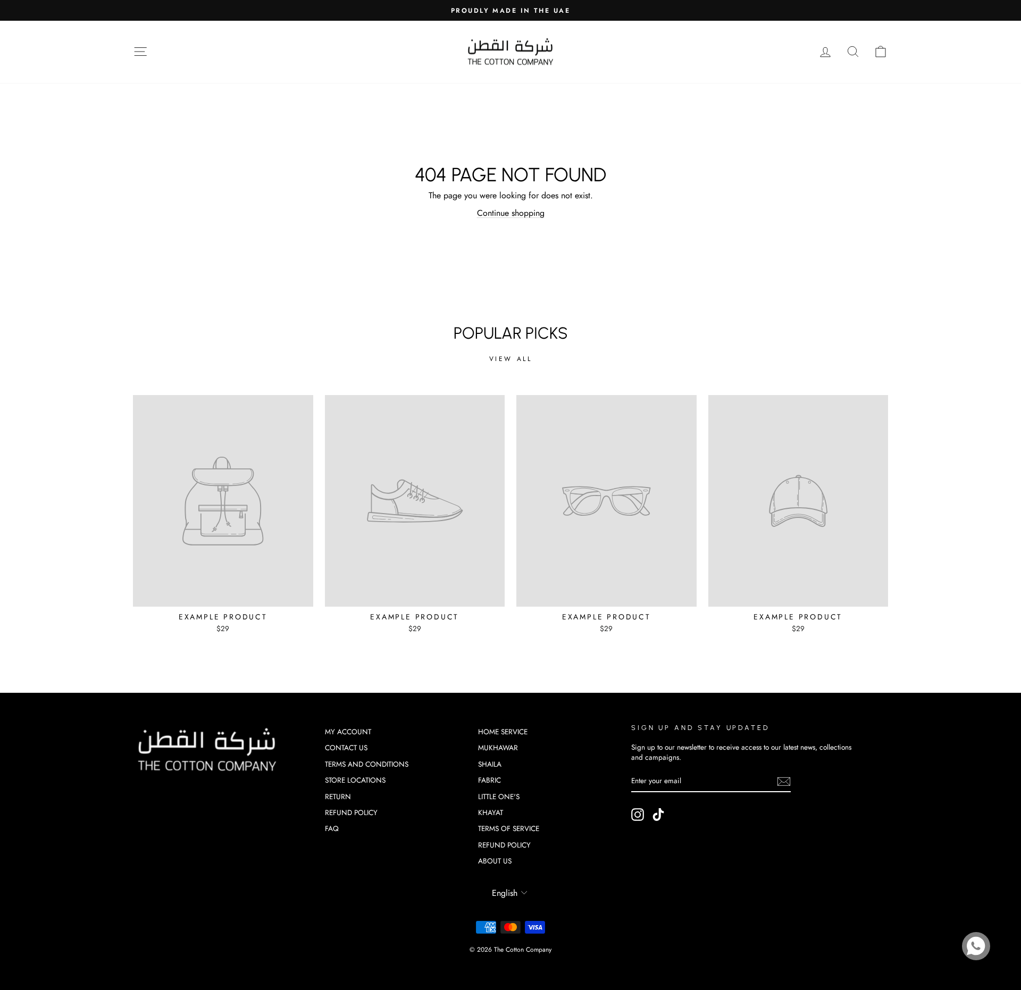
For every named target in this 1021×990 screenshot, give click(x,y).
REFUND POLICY (351, 812)
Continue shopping (511, 213)
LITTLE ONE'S (499, 796)
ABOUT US (495, 860)
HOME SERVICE (503, 731)
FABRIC (489, 780)
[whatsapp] (976, 946)
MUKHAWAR (498, 747)
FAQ (332, 828)
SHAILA (489, 764)
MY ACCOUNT (348, 731)
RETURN (338, 796)
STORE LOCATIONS (355, 780)
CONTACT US (346, 747)
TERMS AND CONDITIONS (366, 764)
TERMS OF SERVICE (508, 828)
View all (510, 359)
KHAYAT (490, 812)
